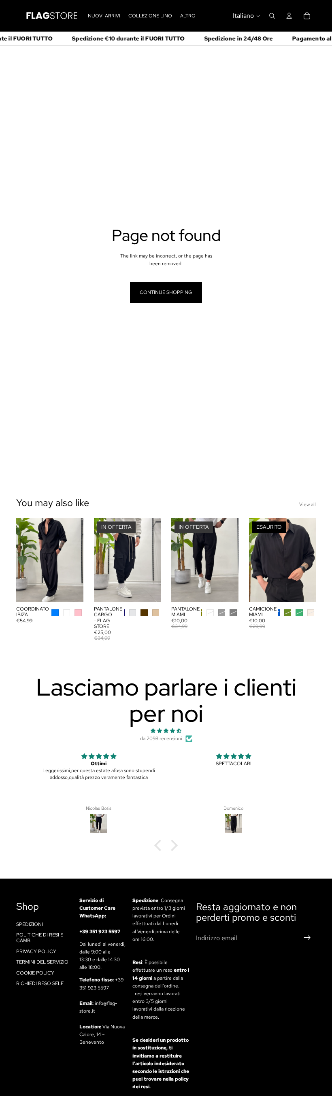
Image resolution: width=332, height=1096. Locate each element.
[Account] (289, 16)
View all (307, 504)
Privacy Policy (36, 951)
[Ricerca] (272, 16)
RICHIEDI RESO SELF (40, 983)
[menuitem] (188, 15)
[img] (166, 731)
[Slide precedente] (25, 560)
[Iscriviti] (307, 938)
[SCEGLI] (71, 589)
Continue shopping (166, 292)
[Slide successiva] (74, 560)
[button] (160, 845)
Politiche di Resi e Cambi (39, 938)
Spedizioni (29, 924)
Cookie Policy (35, 973)
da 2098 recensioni (161, 738)
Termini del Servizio (42, 962)
